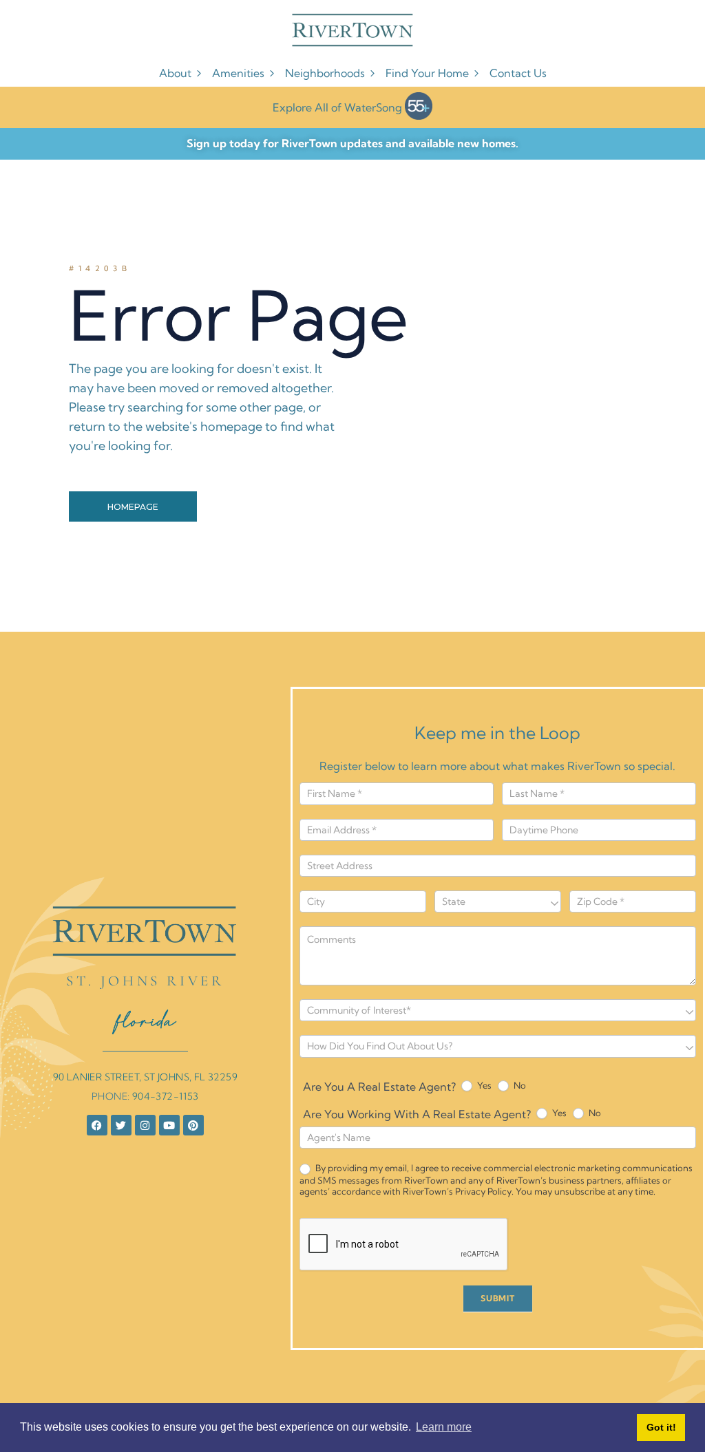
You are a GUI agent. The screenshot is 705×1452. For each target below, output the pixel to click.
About (175, 73)
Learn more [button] (444, 1427)
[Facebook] (97, 1125)
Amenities (238, 73)
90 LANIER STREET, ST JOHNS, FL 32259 (145, 1077)
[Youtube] (169, 1125)
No (519, 1085)
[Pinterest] (193, 1125)
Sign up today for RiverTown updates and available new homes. (352, 143)
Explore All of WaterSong (337, 107)
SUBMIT (498, 1298)
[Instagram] (145, 1125)
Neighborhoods (325, 73)
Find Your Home (427, 73)
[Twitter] (121, 1125)
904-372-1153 (165, 1096)
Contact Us (518, 73)
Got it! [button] (661, 1427)
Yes (483, 1085)
